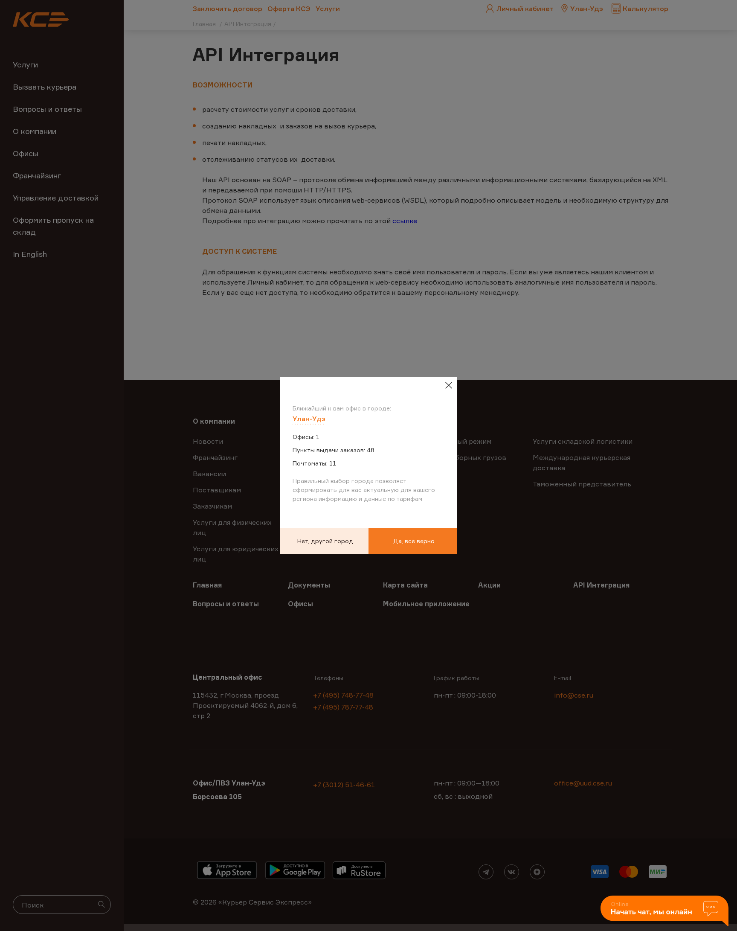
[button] (664, 912)
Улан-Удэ (309, 418)
